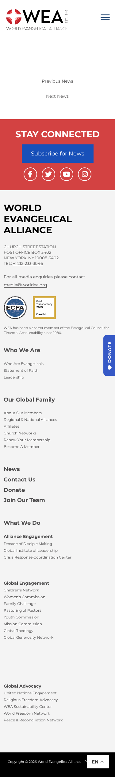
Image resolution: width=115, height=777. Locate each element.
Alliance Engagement (28, 536)
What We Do (22, 523)
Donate (14, 490)
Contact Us (20, 479)
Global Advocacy (22, 686)
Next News (57, 96)
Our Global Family (29, 399)
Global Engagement (26, 583)
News (12, 469)
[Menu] (105, 17)
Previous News (57, 81)
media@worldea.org (25, 284)
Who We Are (22, 350)
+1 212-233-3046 (28, 263)
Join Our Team (24, 500)
